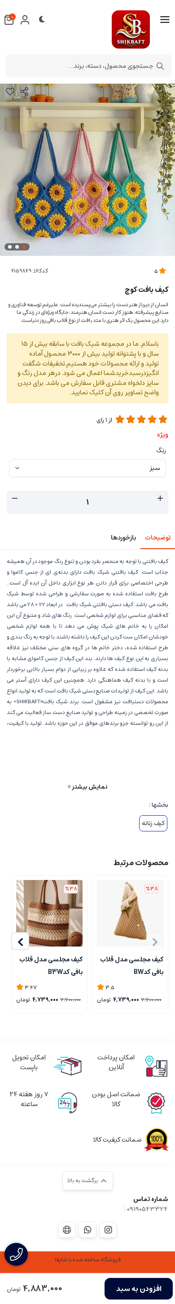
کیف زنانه (153, 823)
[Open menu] (165, 20)
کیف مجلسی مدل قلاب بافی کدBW (131, 965)
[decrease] (15, 499)
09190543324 (147, 1209)
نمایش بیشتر (88, 786)
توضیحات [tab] (158, 537)
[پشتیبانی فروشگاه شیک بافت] (87, 1230)
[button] (20, 941)
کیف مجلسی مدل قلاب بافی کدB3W (51, 965)
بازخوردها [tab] (123, 537)
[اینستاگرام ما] (108, 1230)
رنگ (161, 450)
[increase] (160, 499)
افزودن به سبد (139, 1288)
